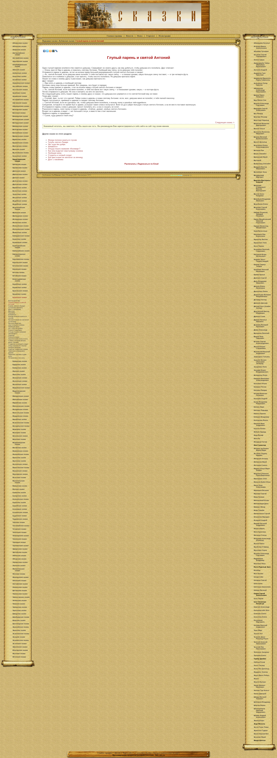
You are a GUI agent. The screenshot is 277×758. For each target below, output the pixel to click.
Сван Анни (258, 583)
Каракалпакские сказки (19, 255)
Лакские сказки (19, 371)
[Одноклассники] (50, 51)
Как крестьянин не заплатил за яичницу (65, 157)
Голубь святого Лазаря (16, 306)
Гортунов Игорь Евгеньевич (260, 255)
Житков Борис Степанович (260, 347)
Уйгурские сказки (19, 559)
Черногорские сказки (21, 597)
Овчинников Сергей (262, 513)
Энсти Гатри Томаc (261, 727)
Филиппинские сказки (19, 569)
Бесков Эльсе (259, 128)
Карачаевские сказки (21, 259)
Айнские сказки (19, 70)
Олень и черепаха (15, 330)
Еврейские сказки (20, 187)
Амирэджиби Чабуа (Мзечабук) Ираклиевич (261, 64)
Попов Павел (259, 543)
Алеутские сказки (19, 76)
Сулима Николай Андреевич (260, 626)
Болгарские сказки (20, 129)
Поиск (139, 36)
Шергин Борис (259, 705)
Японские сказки (19, 657)
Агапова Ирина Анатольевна (260, 47)
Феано (256, 679)
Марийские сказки (20, 403)
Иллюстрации (164, 36)
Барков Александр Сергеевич (261, 104)
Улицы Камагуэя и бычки (17, 346)
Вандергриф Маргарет (259, 176)
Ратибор (257, 570)
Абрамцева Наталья (262, 43)
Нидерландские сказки (19, 443)
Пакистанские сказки (21, 467)
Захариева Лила (260, 367)
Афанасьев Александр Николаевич (260, 90)
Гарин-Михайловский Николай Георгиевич (262, 221)
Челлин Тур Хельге (261, 690)
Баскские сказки (19, 113)
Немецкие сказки (19, 429)
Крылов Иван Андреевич (259, 424)
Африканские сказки (21, 106)
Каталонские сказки (20, 266)
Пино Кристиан (260, 532)
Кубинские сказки (20, 297)
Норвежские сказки (20, 451)
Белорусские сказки (21, 123)
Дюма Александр (260, 330)
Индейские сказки (20, 201)
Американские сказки (21, 83)
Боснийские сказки (20, 133)
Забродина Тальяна (262, 357)
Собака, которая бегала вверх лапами (17, 341)
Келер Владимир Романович (260, 402)
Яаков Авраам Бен (261, 734)
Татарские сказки (19, 529)
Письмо (117, 753)
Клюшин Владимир (261, 417)
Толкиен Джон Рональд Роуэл (261, 638)
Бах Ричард (258, 113)
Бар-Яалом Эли (260, 100)
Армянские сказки (20, 96)
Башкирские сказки (20, 116)
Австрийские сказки (21, 58)
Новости (129, 36)
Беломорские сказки (21, 119)
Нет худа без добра (15, 328)
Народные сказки (49, 41)
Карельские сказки (20, 262)
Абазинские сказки (20, 43)
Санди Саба (258, 577)
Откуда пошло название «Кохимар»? (17, 332)
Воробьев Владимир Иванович (262, 200)
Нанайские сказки (20, 419)
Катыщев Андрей (260, 398)
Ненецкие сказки (19, 432)
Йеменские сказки (20, 232)
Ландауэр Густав (260, 442)
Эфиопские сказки (20, 647)
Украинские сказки (20, 562)
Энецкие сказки (19, 637)
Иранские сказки (19, 212)
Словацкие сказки (20, 509)
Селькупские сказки (21, 499)
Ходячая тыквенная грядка (18, 349)
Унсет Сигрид (259, 665)
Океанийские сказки (21, 454)
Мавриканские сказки (21, 388)
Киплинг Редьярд (261, 410)
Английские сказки (20, 86)
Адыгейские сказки (20, 61)
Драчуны (11, 311)
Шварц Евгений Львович (260, 698)
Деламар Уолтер (260, 300)
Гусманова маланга (15, 308)
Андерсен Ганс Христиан (260, 74)
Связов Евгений (260, 590)
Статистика (140, 753)
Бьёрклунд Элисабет (262, 164)
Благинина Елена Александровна (261, 146)
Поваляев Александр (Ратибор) (262, 539)
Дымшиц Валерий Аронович (261, 325)
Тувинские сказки (20, 539)
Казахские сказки (19, 239)
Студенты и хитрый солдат (18, 344)
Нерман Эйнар (259, 507)
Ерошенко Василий (261, 333)
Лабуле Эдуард (260, 432)
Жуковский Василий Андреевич (262, 352)
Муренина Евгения (261, 490)
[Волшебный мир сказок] (138, 31)
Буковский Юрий (260, 157)
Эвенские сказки (19, 630)
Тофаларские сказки (21, 536)
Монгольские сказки (21, 413)
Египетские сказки (20, 191)
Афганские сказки (20, 103)
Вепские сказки (19, 149)
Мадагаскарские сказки (19, 392)
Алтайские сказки (20, 80)
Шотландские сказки (21, 624)
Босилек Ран (259, 150)
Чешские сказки (19, 604)
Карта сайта (128, 753)
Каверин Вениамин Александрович (261, 379)
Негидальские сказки (21, 426)
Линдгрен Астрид (261, 458)
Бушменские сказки (20, 143)
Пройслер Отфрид (261, 547)
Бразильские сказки (21, 136)
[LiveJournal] (56, 51)
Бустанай (257, 160)
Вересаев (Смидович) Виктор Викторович (260, 188)
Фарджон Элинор (261, 672)
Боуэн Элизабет (260, 154)
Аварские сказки (19, 50)
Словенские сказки (20, 512)
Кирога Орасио (260, 413)
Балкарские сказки (20, 109)
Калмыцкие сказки (20, 242)
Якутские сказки (19, 653)
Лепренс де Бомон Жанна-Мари (261, 449)
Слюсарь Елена (260, 613)
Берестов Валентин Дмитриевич (261, 124)
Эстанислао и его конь (16, 358)
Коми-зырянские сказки (19, 280)
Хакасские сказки (19, 580)
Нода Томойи (259, 510)
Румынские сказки (20, 486)
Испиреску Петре (260, 375)
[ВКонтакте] (44, 51)
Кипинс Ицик (259, 407)
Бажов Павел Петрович (259, 96)
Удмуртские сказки (20, 549)
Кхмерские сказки (20, 368)
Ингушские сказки (20, 197)
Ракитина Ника (259, 563)
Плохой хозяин (13, 337)
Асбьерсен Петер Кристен (260, 84)
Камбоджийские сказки (19, 246)
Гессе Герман (259, 246)
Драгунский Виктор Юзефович (261, 312)
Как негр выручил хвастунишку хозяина (16, 324)
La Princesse (56, 175)
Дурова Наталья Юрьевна (260, 320)
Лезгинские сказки (20, 381)
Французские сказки (21, 577)
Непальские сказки (20, 436)
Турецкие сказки (19, 542)
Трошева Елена (260, 655)
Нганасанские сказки (21, 423)
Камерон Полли (260, 387)
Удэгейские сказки (20, 552)
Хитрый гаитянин (14, 347)
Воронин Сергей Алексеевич (260, 208)
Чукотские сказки (19, 610)
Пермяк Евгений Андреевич (260, 524)
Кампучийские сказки (21, 251)
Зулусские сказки (19, 194)
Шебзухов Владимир (262, 702)
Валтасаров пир (14, 301)
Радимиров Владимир (259, 559)
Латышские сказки (20, 378)
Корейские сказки (20, 284)
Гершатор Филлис (261, 239)
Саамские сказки (19, 492)
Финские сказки (19, 574)
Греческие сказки (19, 164)
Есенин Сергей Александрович (261, 342)
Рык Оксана (258, 573)
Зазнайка (11, 313)
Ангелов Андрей (260, 70)
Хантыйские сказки (20, 584)
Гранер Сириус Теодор (260, 265)
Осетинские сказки (20, 464)
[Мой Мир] (53, 51)
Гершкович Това (260, 243)
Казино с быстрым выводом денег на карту (163, 753)
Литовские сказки (20, 384)
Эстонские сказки (20, 643)
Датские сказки (19, 177)
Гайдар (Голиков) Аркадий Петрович (261, 214)
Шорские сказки (19, 620)
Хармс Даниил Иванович (259, 686)
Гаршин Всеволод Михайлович (261, 227)
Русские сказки (19, 489)
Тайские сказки (19, 522)
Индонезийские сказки (19, 208)
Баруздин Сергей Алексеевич (260, 109)
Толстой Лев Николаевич (260, 648)
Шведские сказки (19, 614)
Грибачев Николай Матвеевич (261, 270)
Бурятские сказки (19, 139)
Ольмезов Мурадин (261, 517)
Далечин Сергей (260, 278)
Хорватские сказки (20, 587)
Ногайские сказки (20, 447)
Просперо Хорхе (260, 550)
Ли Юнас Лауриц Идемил (260, 454)
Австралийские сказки (19, 54)
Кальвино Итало (260, 383)
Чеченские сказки (20, 600)
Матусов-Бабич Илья (262, 482)
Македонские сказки (21, 396)
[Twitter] (47, 51)
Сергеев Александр (261, 607)
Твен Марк (258, 630)
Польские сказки (19, 477)
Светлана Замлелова (262, 587)
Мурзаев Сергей (260, 494)
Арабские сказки (19, 93)
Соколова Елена (260, 617)
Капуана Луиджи (260, 390)
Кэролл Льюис (259, 428)
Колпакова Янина (261, 420)
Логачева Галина (260, 465)
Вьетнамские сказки (21, 153)
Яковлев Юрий (260, 737)
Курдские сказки (19, 364)
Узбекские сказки (19, 555)
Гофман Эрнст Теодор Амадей (261, 260)
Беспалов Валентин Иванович (262, 132)
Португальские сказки (19, 481)
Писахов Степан (260, 535)
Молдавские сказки (20, 409)
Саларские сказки (20, 496)
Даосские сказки (19, 171)
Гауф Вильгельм (260, 231)
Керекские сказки (19, 269)
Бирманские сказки (20, 126)
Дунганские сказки (20, 184)
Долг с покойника (14, 309)
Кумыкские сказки (20, 361)
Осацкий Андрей (260, 520)
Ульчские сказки (19, 565)
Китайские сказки (19, 276)
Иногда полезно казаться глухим (62, 140)
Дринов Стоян (259, 316)
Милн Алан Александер (260, 486)
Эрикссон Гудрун (261, 730)
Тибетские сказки (19, 532)
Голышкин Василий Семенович (261, 250)
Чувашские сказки (20, 607)
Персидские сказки (20, 474)
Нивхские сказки (19, 439)
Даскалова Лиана (261, 291)
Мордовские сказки (20, 416)
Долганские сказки (20, 181)
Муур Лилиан (259, 497)
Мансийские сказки (20, 399)
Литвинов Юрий (260, 462)
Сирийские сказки (20, 506)
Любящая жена (13, 327)
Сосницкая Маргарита (259, 621)
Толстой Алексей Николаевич (260, 643)
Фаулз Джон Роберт (261, 675)
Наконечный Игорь (261, 500)
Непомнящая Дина (261, 503)
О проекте (150, 36)
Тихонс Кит (258, 633)
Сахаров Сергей (260, 580)
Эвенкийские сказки (21, 627)
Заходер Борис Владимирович (261, 371)
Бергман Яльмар (260, 117)
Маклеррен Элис (260, 479)
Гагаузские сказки (20, 156)
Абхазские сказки (19, 46)
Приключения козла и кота (18, 339)
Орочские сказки (19, 461)
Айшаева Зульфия (261, 51)
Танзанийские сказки (21, 526)
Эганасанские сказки (21, 633)
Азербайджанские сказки (20, 65)
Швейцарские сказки (21, 617)
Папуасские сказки (20, 471)
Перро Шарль (259, 528)
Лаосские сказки (19, 374)
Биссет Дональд (260, 142)
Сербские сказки (19, 502)
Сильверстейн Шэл (261, 610)
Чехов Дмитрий (260, 694)
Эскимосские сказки (21, 640)
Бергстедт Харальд (261, 120)
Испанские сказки (20, 222)
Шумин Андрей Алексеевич (260, 716)
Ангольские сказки (20, 89)
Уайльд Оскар (259, 662)
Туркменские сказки (21, 545)
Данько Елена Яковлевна (259, 287)
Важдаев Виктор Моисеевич (260, 168)
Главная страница (114, 36)
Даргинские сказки (20, 174)
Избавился (12, 314)
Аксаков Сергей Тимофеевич (260, 55)
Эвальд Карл (259, 720)
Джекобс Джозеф (260, 303)
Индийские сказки (20, 204)
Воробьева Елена (261, 204)
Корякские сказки (20, 287)
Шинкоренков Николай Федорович (259, 710)
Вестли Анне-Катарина (259, 195)
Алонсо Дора (259, 60)
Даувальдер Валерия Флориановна (262, 295)
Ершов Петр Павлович (259, 337)
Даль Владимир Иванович (260, 282)
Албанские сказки (20, 73)
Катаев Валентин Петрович (260, 394)
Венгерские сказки (20, 146)
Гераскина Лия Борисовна (259, 235)
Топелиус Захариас (261, 652)
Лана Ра (257, 438)
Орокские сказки (19, 457)
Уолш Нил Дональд (261, 669)
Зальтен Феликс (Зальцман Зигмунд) (260, 361)
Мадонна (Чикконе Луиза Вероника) (261, 474)
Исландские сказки (20, 219)
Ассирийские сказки (21, 99)
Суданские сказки (20, 516)
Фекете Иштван (260, 682)
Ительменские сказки (21, 229)
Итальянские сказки (20, 226)
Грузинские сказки (20, 168)
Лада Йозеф (258, 435)
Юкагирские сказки (20, 650)
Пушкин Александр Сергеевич (261, 554)
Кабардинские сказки (21, 236)
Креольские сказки (20, 291)
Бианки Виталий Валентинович (261, 138)
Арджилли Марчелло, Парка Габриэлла (262, 79)
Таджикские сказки (20, 519)
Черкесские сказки (20, 594)
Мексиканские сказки (21, 406)
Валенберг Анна (260, 172)
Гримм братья (259, 274)
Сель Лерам (258, 598)
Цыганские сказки (20, 590)
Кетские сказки (18, 272)
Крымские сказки (19, 294)
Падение (11, 335)
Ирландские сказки (20, 216)
